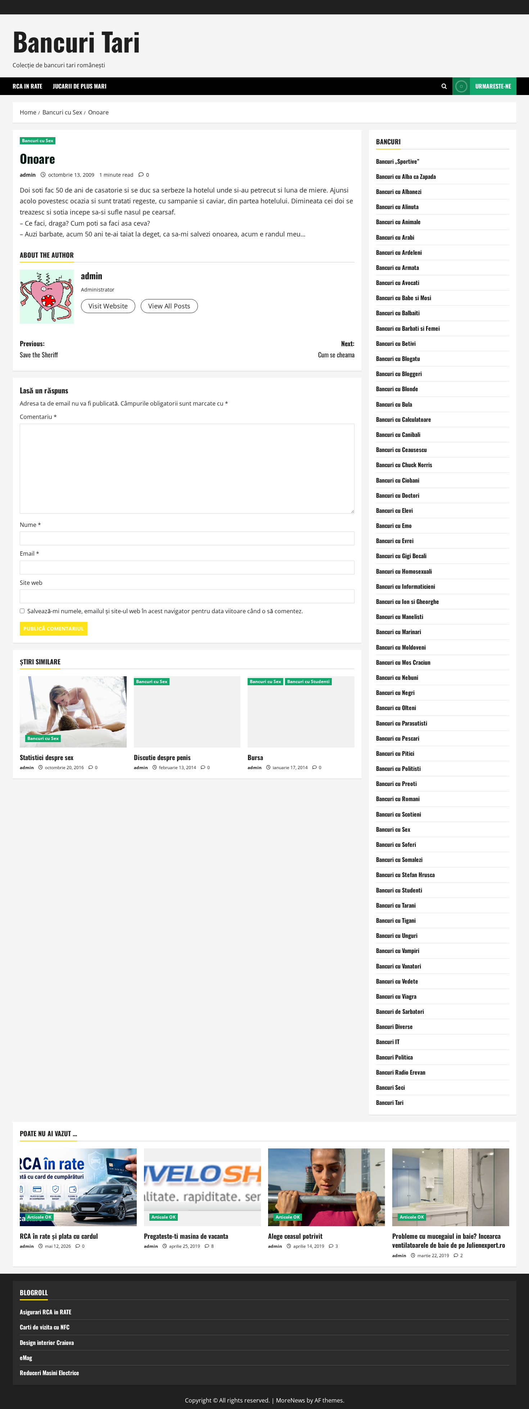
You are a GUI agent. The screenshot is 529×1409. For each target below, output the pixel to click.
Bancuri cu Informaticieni (405, 586)
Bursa (255, 757)
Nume (30, 525)
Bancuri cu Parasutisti (401, 723)
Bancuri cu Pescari (397, 738)
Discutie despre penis (162, 757)
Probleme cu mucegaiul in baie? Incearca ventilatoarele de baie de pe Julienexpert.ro (448, 1240)
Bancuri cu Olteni (396, 707)
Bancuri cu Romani (398, 798)
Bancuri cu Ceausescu (401, 449)
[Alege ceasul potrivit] (326, 1187)
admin (28, 174)
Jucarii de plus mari (80, 86)
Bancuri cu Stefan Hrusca (405, 874)
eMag (26, 1357)
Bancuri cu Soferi (396, 844)
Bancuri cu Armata (397, 267)
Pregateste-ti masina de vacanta (186, 1236)
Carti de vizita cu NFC (44, 1327)
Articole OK (39, 1217)
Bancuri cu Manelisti (399, 616)
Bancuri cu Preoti (396, 783)
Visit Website (108, 306)
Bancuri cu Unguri (396, 935)
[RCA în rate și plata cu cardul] (78, 1187)
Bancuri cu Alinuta (397, 206)
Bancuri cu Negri (395, 692)
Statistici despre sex (46, 757)
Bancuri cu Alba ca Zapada (406, 176)
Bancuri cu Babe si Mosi (403, 297)
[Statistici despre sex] (73, 712)
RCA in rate (27, 86)
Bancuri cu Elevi (394, 510)
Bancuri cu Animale (398, 221)
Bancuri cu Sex (37, 140)
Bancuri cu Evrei (394, 540)
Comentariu (38, 417)
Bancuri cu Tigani (396, 920)
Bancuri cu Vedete (397, 981)
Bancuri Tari (76, 41)
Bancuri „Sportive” (397, 161)
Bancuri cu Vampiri (397, 950)
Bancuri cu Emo (394, 525)
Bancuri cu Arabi (395, 237)
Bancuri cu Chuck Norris (404, 464)
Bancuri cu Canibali (398, 434)
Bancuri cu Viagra (396, 996)
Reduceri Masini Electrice (49, 1372)
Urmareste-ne (493, 86)
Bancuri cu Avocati (397, 282)
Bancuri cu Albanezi (398, 191)
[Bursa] (301, 712)
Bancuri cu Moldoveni (401, 647)
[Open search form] (444, 86)
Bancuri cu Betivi (396, 343)
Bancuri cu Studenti (308, 681)
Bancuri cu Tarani (396, 905)
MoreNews (290, 1400)
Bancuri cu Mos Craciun (403, 662)
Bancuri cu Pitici (395, 753)
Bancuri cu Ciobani (397, 480)
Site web (31, 583)
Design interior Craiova (47, 1342)
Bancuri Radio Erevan (400, 1072)
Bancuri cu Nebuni (397, 677)
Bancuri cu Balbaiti (398, 312)
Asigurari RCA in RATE (45, 1312)
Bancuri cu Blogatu (398, 358)
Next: (336, 349)
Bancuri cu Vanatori (398, 966)
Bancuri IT (387, 1041)
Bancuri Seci (390, 1087)
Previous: (39, 349)
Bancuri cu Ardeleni (399, 252)
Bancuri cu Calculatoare (403, 419)
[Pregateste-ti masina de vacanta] (202, 1187)
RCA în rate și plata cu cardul (59, 1236)
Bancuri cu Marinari (398, 631)
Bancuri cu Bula (394, 404)
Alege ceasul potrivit (295, 1236)
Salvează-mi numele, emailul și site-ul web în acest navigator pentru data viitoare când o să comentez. (165, 611)
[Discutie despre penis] (187, 712)
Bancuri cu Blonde (397, 388)
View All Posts (169, 306)
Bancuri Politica (394, 1057)
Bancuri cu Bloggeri (399, 373)
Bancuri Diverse (394, 1026)
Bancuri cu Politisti (398, 768)
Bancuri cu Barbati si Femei (408, 328)
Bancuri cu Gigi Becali (401, 555)
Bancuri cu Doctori (397, 495)
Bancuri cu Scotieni (398, 814)
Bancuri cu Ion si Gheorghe (407, 601)
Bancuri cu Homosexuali (404, 571)
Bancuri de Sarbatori (400, 1011)
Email (29, 553)
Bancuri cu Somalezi (399, 859)
